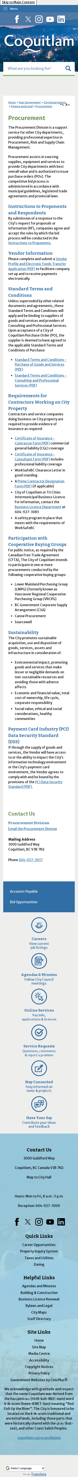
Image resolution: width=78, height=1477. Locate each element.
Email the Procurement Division (32, 829)
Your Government (30, 102)
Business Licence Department (38, 507)
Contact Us (21, 814)
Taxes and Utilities (39, 1258)
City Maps (39, 1312)
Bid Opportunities (24, 902)
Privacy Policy (39, 1373)
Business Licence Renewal (39, 1299)
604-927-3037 (31, 860)
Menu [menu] (14, 9)
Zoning (39, 1264)
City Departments (55, 102)
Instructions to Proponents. (29, 243)
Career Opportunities (39, 1245)
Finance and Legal (22, 106)
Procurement (44, 106)
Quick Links (39, 1236)
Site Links (39, 1332)
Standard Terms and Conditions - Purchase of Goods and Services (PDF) (41, 365)
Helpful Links (39, 1278)
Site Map (39, 1347)
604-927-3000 (48, 1206)
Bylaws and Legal (39, 1306)
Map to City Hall (39, 1177)
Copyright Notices (39, 1367)
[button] (68, 68)
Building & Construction (39, 1293)
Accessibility (39, 1360)
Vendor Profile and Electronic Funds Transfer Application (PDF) (37, 264)
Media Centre (39, 1354)
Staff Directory (39, 1319)
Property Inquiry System (39, 1251)
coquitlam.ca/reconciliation (39, 1438)
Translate (38, 1474)
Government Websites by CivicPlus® (39, 1380)
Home (12, 102)
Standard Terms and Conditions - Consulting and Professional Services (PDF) (41, 380)
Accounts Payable (24, 891)
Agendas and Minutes (39, 1286)
